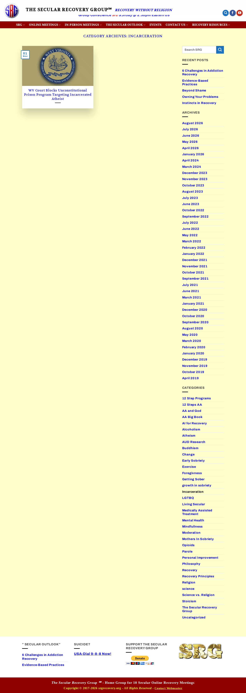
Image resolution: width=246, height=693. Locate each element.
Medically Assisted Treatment (197, 512)
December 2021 (195, 260)
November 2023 (195, 179)
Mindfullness (192, 526)
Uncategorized (194, 617)
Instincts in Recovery (199, 103)
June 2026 (190, 135)
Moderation (191, 532)
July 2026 (190, 129)
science (188, 588)
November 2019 (195, 365)
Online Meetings (43, 25)
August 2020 (192, 328)
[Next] (213, 20)
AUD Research (194, 442)
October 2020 (193, 316)
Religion (188, 582)
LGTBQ (188, 497)
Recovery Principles (198, 576)
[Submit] (220, 50)
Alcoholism (191, 429)
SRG (19, 25)
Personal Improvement (200, 557)
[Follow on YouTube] (239, 13)
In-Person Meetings (82, 25)
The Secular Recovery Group (199, 609)
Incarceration (193, 491)
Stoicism (189, 601)
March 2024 (191, 166)
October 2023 (193, 185)
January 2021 (193, 303)
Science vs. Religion (198, 595)
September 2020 (195, 322)
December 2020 (195, 309)
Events (156, 25)
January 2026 (193, 154)
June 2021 (190, 291)
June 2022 (190, 228)
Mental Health (193, 520)
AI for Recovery (194, 423)
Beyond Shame (194, 90)
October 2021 (193, 272)
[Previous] (34, 20)
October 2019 (193, 372)
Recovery (189, 570)
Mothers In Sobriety (198, 539)
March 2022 (191, 241)
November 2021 (195, 266)
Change (188, 454)
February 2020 (194, 347)
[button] (226, 13)
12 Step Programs (196, 398)
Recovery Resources (209, 25)
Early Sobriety (193, 460)
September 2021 (195, 278)
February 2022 (194, 247)
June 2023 (190, 204)
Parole (187, 551)
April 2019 (190, 378)
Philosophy (191, 563)
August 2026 (192, 123)
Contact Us (175, 25)
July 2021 (190, 285)
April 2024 (190, 160)
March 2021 (191, 297)
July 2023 (190, 197)
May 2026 (190, 141)
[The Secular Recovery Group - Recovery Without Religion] (11, 10)
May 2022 (190, 235)
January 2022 (193, 253)
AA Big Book (192, 417)
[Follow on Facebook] (232, 13)
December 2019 (195, 359)
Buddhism (190, 448)
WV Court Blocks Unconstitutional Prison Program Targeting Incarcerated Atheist (57, 94)
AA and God (191, 410)
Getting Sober (193, 479)
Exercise (189, 466)
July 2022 (190, 222)
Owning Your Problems (200, 96)
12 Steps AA (192, 404)
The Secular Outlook (124, 25)
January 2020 (193, 353)
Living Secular (193, 504)
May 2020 (190, 334)
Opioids (188, 545)
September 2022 (195, 216)
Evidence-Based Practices (195, 82)
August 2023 (192, 191)
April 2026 (190, 148)
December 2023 (195, 172)
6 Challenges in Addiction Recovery (202, 72)
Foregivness (192, 473)
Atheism (189, 435)
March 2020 (191, 340)
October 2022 (193, 210)
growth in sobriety (197, 485)
